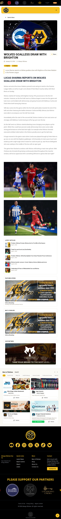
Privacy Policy (30, 503)
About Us (34, 464)
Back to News (11, 17)
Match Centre (21, 462)
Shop (33, 462)
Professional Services (47, 375)
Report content (39, 503)
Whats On (18, 375)
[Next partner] (55, 354)
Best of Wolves (36, 459)
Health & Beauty (26, 375)
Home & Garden (36, 375)
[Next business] (55, 293)
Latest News (20, 459)
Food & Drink (10, 375)
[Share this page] (57, 515)
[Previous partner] (6, 354)
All (4, 375)
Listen (18, 467)
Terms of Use (21, 503)
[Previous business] (6, 293)
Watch (18, 464)
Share (54, 54)
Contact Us (35, 467)
